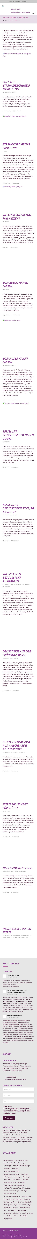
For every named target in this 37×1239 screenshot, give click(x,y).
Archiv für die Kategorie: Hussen (15, 18)
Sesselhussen (6, 441)
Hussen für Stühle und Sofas (23, 584)
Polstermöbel (6, 92)
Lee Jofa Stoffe (17, 1199)
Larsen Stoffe (8, 1199)
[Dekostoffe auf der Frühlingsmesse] (18, 634)
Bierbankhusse (14, 658)
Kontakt (10, 1)
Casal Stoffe (7, 1166)
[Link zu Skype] (29, 1232)
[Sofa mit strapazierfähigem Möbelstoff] (18, 65)
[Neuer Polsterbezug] (18, 851)
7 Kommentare (15, 836)
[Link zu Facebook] (20, 1232)
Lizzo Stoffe (27, 1199)
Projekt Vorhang (21, 1210)
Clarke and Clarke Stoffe (11, 1168)
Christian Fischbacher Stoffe (21, 1166)
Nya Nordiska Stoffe (25, 1205)
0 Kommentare (16, 111)
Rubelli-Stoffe (17, 1213)
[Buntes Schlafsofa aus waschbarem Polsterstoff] (18, 718)
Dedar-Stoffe (24, 1174)
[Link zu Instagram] (23, 1232)
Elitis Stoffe (7, 1180)
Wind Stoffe (23, 1216)
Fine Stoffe (21, 1182)
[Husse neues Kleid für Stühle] (18, 788)
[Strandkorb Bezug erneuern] (18, 128)
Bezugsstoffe (6, 515)
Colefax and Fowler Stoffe (11, 1171)
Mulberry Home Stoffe (10, 1205)
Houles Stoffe (8, 1188)
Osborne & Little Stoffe (10, 1207)
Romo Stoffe (7, 1213)
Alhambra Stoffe (9, 1160)
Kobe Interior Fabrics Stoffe (12, 1196)
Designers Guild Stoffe (23, 1177)
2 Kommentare (14, 467)
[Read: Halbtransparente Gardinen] (4, 1016)
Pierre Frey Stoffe (9, 1210)
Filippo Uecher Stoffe (10, 1182)
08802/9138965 (15, 9)
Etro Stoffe (25, 1180)
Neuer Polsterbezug (17, 868)
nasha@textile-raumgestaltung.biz (20, 12)
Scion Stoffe (7, 1216)
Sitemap (24, 1)
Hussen (5, 151)
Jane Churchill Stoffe (10, 1193)
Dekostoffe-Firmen (9, 1177)
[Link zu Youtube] (32, 1232)
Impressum (17, 1)
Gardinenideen (8, 1185)
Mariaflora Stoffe (9, 1202)
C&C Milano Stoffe (19, 1163)
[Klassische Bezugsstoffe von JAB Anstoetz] (18, 488)
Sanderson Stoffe (27, 1213)
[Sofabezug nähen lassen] (18, 267)
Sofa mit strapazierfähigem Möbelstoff (16, 86)
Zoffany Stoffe (8, 1218)
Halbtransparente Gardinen (14, 1015)
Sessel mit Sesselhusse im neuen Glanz (18, 435)
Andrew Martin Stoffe (21, 1160)
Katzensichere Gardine (13, 975)
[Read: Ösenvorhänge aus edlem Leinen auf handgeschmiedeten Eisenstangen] (4, 991)
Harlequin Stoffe (19, 1185)
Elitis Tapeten (16, 1180)
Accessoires (6, 658)
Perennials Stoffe (24, 1207)
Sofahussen (14, 92)
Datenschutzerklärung (16, 1130)
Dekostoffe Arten (15, 935)
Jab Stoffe (24, 1191)
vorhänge (15, 1216)
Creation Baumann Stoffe (11, 1174)
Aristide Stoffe (8, 1163)
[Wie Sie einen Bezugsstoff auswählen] (18, 557)
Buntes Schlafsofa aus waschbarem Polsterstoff (16, 746)
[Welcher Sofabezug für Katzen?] (18, 198)
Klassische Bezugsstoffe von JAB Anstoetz (18, 509)
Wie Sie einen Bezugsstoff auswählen (12, 578)
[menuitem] (5, 1235)
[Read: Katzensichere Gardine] (4, 976)
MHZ (17, 1202)
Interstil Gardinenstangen (11, 1191)
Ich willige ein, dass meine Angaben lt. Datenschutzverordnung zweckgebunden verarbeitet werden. (17, 1111)
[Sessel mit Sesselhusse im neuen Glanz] (18, 415)
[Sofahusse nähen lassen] (18, 337)
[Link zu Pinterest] (26, 1232)
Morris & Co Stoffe (26, 1202)
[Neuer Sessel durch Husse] (18, 912)
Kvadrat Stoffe (26, 1196)
